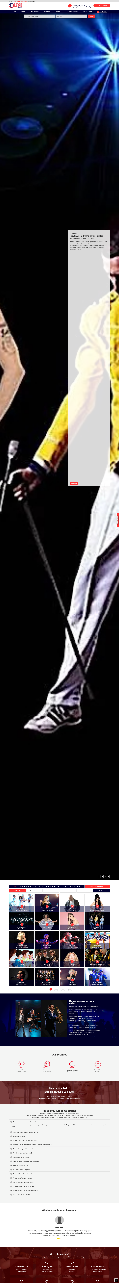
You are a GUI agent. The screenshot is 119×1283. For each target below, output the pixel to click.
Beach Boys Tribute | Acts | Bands (97, 946)
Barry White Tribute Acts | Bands (72, 946)
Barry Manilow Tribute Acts (47, 946)
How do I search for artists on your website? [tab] (26, 1161)
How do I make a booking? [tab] (21, 1165)
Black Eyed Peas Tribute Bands (47, 983)
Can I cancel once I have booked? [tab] (23, 1182)
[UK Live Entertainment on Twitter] (102, 876)
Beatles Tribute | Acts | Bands (22, 965)
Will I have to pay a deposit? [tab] (21, 1170)
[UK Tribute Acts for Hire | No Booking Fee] (15, 5)
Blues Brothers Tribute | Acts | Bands (97, 983)
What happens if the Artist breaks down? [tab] (25, 1191)
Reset (102, 891)
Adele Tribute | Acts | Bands (47, 909)
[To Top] (116, 1280)
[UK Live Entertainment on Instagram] (105, 876)
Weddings (47, 11)
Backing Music (34, 891)
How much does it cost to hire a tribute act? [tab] (26, 1132)
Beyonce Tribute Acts (72, 965)
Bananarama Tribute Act (97, 928)
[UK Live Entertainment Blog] (108, 876)
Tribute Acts (34, 11)
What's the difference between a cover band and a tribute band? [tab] (32, 1145)
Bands (23, 11)
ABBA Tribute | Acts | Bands (22, 909)
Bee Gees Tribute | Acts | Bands (47, 965)
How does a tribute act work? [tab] (22, 1157)
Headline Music (87, 11)
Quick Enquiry (102, 6)
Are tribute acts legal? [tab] (19, 1136)
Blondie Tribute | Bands (72, 983)
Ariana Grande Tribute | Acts (72, 928)
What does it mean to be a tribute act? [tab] (24, 1122)
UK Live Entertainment (21, 1)
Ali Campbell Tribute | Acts (72, 909)
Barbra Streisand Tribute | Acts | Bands (22, 946)
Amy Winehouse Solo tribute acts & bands (97, 909)
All (15, 886)
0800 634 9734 (65, 1092)
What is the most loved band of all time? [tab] (25, 1140)
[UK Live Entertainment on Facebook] (99, 876)
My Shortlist (102, 11)
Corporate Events (72, 11)
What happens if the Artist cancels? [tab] (23, 1186)
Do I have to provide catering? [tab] (22, 1195)
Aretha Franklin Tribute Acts (47, 928)
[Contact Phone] (70, 5)
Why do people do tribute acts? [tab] (22, 1153)
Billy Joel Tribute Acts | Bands (22, 983)
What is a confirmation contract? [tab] (22, 1178)
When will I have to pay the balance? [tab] (24, 1174)
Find (91, 16)
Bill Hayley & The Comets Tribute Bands (97, 965)
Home (14, 11)
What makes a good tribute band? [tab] (23, 1149)
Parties (58, 11)
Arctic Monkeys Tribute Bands (21, 928)
